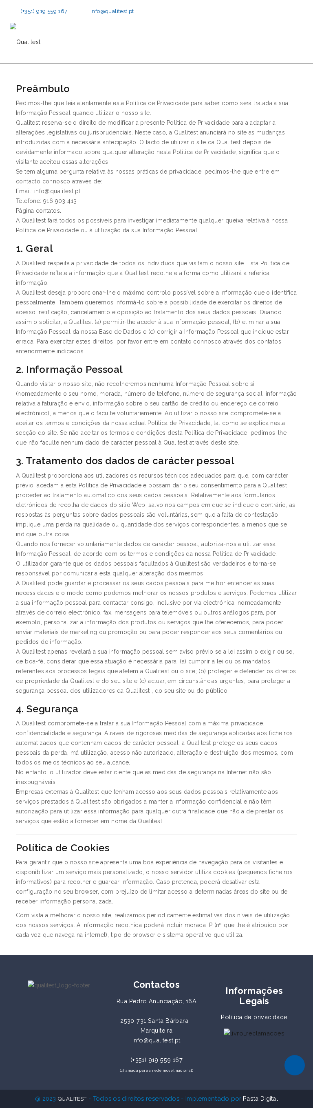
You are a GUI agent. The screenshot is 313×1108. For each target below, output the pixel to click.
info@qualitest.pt (112, 11)
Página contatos (38, 210)
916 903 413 (60, 201)
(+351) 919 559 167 (43, 11)
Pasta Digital (260, 1098)
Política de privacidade (254, 1016)
